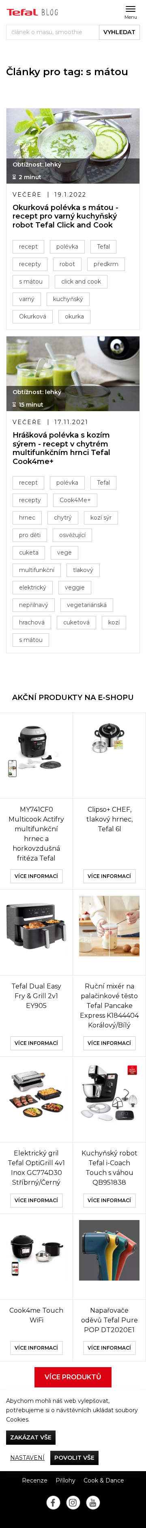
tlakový (83, 570)
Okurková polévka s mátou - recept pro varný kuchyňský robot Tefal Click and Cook (65, 217)
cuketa (29, 552)
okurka (74, 316)
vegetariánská (87, 605)
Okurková (32, 316)
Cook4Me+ (75, 500)
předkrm (106, 264)
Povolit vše (74, 1457)
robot (67, 264)
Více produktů (73, 1377)
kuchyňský (68, 299)
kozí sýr (101, 517)
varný (26, 299)
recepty (30, 264)
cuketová (76, 622)
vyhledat (119, 32)
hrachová (32, 622)
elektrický (32, 587)
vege (64, 552)
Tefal (103, 246)
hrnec (27, 517)
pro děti (30, 535)
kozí (114, 622)
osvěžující (72, 535)
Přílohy (65, 1480)
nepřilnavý (33, 605)
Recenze (34, 1480)
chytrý (63, 517)
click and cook (81, 281)
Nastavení (27, 1457)
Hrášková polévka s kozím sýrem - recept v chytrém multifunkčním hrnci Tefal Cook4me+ (61, 448)
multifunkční (36, 570)
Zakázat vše (31, 1437)
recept (28, 246)
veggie (75, 587)
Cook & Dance (104, 1480)
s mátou (31, 281)
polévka (67, 246)
